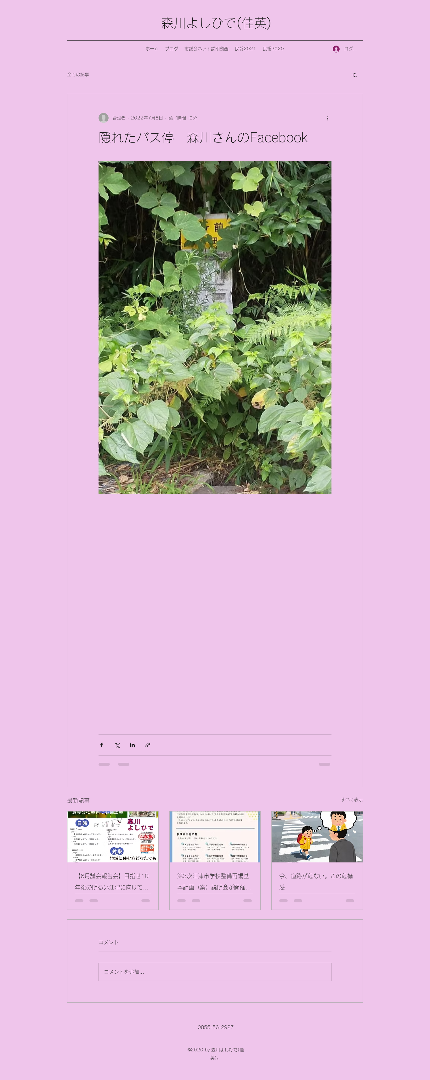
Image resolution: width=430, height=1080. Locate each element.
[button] (355, 74)
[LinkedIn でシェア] (132, 745)
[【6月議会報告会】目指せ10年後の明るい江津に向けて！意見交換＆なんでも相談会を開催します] (112, 836)
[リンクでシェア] (148, 745)
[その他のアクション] (327, 118)
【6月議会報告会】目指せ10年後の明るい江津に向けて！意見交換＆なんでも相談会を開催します (112, 883)
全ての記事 (78, 74)
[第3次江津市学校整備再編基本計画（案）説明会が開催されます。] (215, 836)
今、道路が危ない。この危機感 (316, 881)
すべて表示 (352, 799)
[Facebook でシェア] (102, 745)
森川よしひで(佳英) (216, 23)
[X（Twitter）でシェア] (117, 745)
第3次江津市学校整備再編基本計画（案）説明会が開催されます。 (214, 883)
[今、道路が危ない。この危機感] (317, 836)
